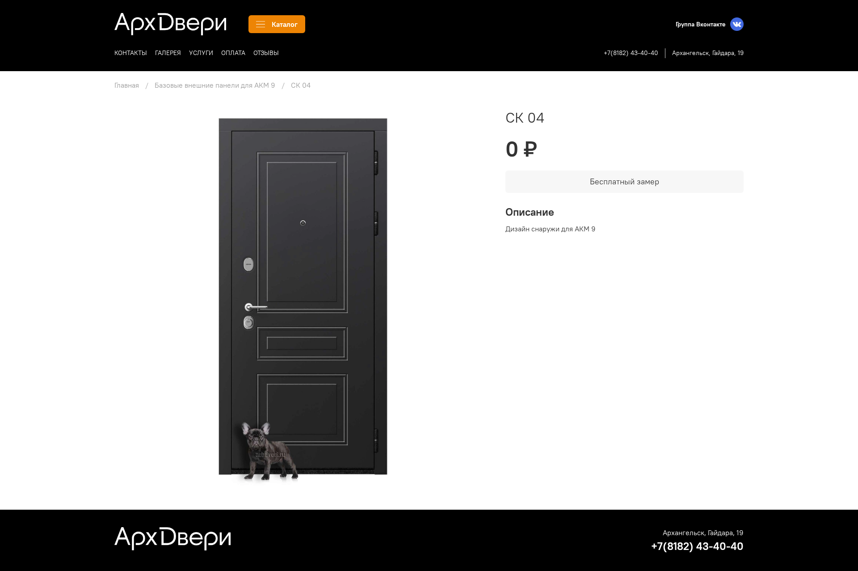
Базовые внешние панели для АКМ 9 (215, 85)
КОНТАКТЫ (130, 53)
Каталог (285, 24)
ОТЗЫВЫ (266, 53)
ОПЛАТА (233, 53)
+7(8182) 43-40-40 (631, 53)
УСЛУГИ (201, 53)
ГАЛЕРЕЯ (168, 53)
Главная (126, 85)
